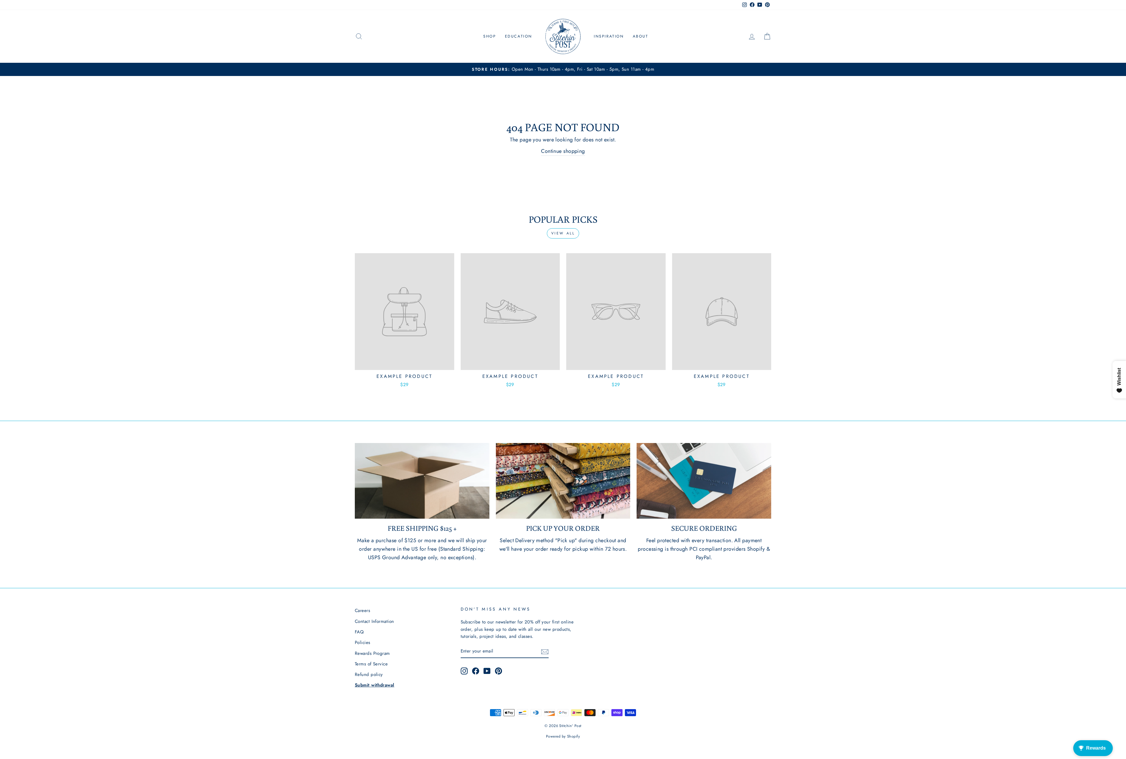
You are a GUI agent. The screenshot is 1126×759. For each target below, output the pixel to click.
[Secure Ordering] (704, 481)
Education (518, 36)
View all (563, 233)
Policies (362, 642)
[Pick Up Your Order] (563, 481)
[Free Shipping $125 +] (422, 481)
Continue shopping (563, 151)
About (640, 36)
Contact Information (374, 621)
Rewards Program (372, 653)
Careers (362, 610)
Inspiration (609, 36)
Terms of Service (371, 664)
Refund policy (369, 674)
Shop (489, 36)
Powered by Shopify (563, 736)
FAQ (359, 632)
